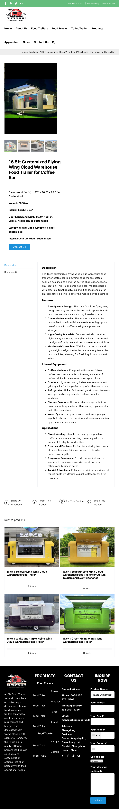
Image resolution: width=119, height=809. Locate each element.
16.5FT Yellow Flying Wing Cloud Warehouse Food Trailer (27, 573)
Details (33, 586)
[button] (53, 42)
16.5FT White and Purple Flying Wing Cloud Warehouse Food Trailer (29, 640)
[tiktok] (73, 756)
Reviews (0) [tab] (11, 272)
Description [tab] (10, 265)
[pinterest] (68, 756)
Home (24, 52)
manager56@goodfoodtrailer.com (101, 3)
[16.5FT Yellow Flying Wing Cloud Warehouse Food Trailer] (31, 547)
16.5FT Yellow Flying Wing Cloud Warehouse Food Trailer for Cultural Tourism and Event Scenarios (84, 574)
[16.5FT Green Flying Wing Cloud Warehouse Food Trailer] (87, 614)
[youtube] (78, 756)
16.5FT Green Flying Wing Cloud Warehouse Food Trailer (82, 640)
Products (33, 52)
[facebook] (63, 756)
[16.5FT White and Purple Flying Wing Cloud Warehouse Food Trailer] (31, 614)
